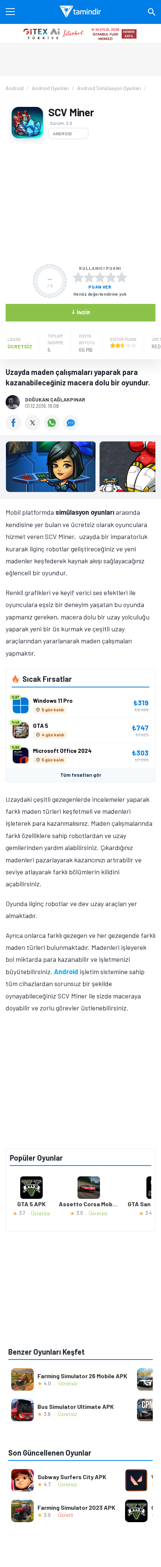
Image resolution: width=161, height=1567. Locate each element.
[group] (80, 468)
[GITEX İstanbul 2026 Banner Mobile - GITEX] (80, 33)
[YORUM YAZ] (71, 428)
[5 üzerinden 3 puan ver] (100, 277)
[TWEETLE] (34, 428)
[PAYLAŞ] (15, 428)
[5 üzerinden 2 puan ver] (89, 277)
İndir (80, 311)
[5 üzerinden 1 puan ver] (78, 277)
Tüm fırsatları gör (80, 775)
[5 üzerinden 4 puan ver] (111, 277)
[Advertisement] (80, 201)
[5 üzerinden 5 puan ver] (121, 277)
